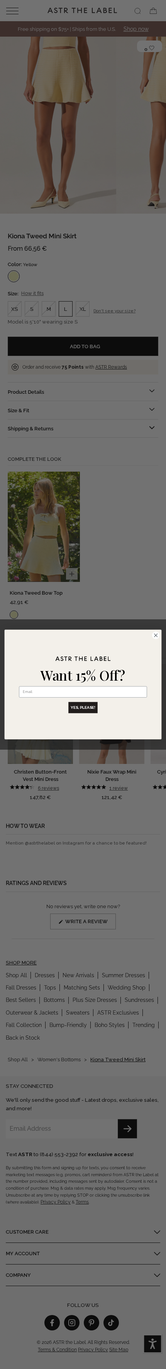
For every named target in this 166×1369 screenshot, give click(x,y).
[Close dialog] (155, 635)
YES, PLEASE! (83, 707)
